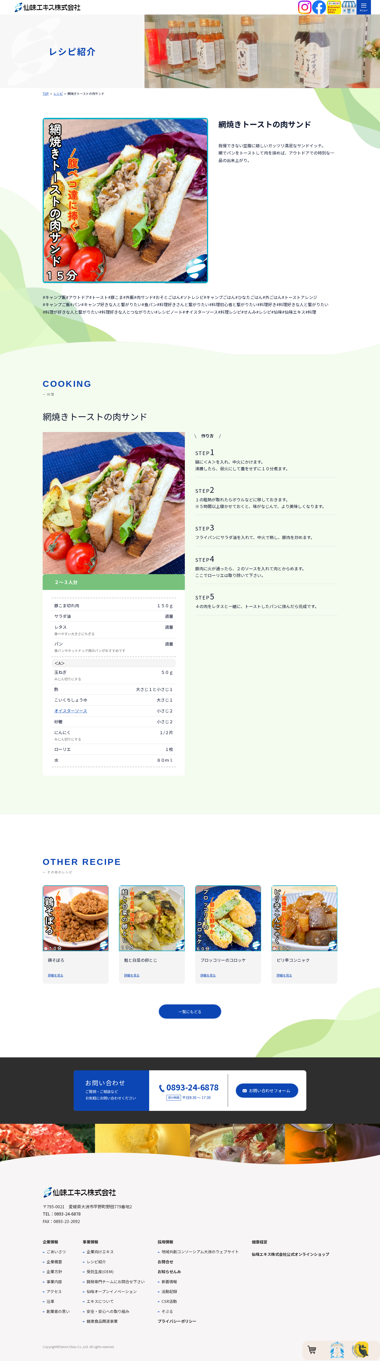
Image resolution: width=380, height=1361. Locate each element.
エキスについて (100, 1301)
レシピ (58, 93)
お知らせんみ (169, 1271)
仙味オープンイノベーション (112, 1291)
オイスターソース (70, 711)
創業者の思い (58, 1311)
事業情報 (90, 1241)
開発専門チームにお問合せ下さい (116, 1281)
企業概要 (54, 1261)
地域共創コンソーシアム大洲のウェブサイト (200, 1251)
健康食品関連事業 (102, 1321)
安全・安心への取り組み (108, 1311)
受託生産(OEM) (100, 1271)
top (46, 93)
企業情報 (50, 1241)
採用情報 (165, 1241)
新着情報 (169, 1281)
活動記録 (169, 1291)
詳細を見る (55, 975)
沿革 (50, 1301)
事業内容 (54, 1281)
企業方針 (54, 1271)
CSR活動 (169, 1301)
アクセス (54, 1291)
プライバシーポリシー (177, 1321)
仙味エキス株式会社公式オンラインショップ (290, 1254)
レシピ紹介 (96, 1261)
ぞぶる (167, 1311)
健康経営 (259, 1241)
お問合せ (165, 1261)
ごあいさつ (56, 1251)
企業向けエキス (100, 1251)
